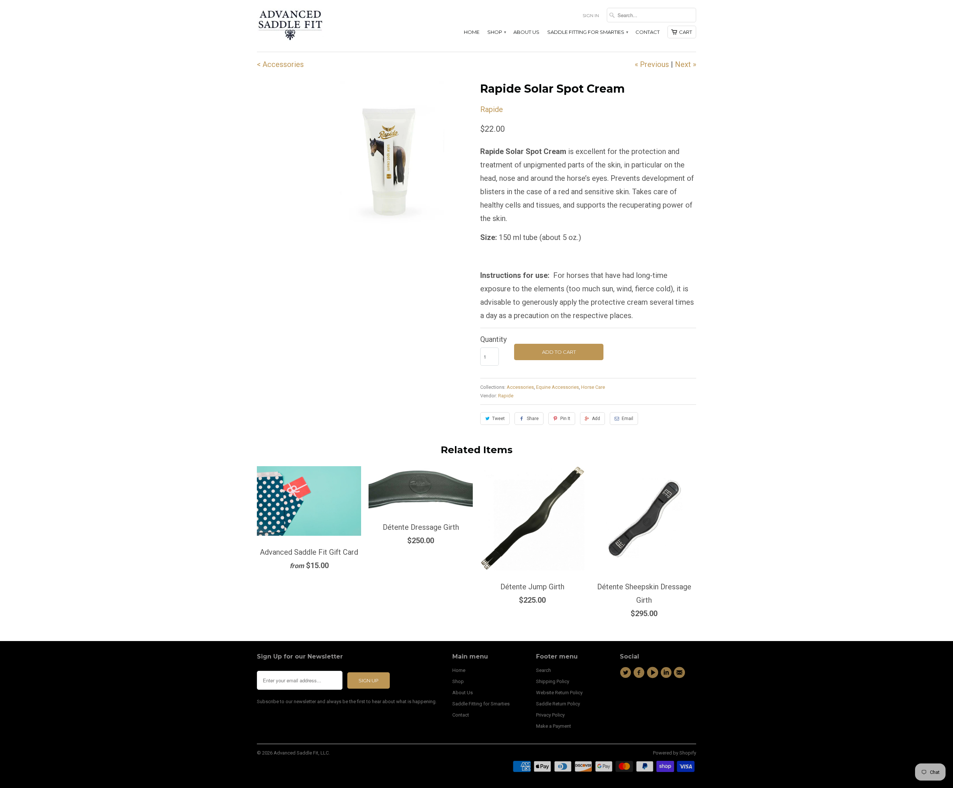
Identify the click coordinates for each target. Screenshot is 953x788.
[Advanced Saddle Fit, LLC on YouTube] (653, 672)
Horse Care (593, 387)
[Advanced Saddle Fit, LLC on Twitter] (626, 672)
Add (596, 418)
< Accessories (280, 64)
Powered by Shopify (674, 753)
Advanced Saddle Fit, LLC (301, 753)
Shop (496, 32)
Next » (685, 64)
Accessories (520, 387)
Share (533, 418)
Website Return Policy (559, 692)
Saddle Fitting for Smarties (587, 32)
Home (471, 32)
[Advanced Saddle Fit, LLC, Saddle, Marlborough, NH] (653, 698)
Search (543, 670)
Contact (647, 32)
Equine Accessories (557, 387)
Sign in (591, 15)
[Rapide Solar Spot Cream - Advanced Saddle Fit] (389, 164)
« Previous (652, 64)
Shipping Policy (552, 681)
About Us (526, 32)
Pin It (565, 418)
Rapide (491, 109)
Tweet (498, 418)
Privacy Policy (550, 715)
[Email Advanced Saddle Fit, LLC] (680, 672)
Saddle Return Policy (558, 704)
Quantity (493, 339)
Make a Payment (553, 726)
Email (627, 418)
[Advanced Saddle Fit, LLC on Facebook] (640, 672)
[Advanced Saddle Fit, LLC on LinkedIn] (667, 672)
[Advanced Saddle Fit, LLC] (309, 26)
